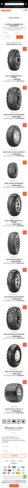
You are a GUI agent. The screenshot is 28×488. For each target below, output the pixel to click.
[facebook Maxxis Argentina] (9, 421)
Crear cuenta (12, 1)
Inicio (8, 42)
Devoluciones (14, 463)
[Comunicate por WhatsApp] (25, 476)
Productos (13, 460)
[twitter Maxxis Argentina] (23, 421)
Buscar (20, 37)
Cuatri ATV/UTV (16, 42)
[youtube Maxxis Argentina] (14, 421)
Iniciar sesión (19, 1)
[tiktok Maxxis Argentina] (18, 421)
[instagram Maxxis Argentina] (4, 421)
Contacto (20, 460)
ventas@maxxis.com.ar (19, 6)
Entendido (14, 485)
